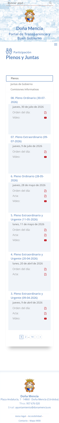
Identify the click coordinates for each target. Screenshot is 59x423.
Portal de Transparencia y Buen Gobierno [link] (29, 36)
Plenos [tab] (15, 78)
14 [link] (32, 336)
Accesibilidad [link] (35, 416)
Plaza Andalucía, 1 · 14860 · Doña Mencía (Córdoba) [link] (30, 399)
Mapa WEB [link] (35, 421)
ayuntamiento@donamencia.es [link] (33, 407)
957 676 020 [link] (33, 403)
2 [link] (25, 336)
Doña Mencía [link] (29, 28)
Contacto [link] (23, 421)
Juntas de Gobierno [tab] (22, 84)
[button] (55, 44)
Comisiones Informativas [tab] (25, 89)
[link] (29, 21)
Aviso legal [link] (20, 416)
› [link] (36, 336)
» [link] (40, 336)
